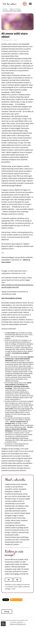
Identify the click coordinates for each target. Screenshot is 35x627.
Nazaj (6, 611)
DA (9, 580)
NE (17, 580)
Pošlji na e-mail (17, 600)
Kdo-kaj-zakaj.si (9, 4)
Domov (5, 9)
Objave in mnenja (15, 9)
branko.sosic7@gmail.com (18, 624)
